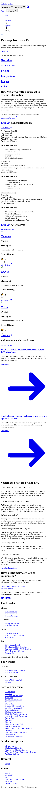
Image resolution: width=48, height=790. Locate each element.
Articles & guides (11, 633)
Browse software (11, 612)
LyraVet (8, 26)
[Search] (27, 7)
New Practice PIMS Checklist (15, 647)
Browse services (11, 614)
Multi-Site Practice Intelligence (16, 714)
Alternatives (8, 65)
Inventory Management (13, 708)
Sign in (3, 11)
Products (8, 20)
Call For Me (9, 637)
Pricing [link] (7, 31)
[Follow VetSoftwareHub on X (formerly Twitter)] (7, 598)
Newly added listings (12, 623)
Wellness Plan (10, 734)
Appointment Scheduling (14, 696)
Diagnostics (9, 704)
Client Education (11, 702)
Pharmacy (8, 722)
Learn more (5, 118)
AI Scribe (4, 51)
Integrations (8, 76)
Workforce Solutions (12, 754)
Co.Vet (5, 271)
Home (7, 15)
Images (5, 81)
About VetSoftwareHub (13, 680)
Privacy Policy (10, 781)
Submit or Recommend (17, 586)
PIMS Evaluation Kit (12, 645)
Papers (7, 764)
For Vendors (19, 7)
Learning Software (12, 710)
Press (7, 777)
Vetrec (4, 307)
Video (4, 86)
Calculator (9, 698)
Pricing (5, 70)
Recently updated (11, 626)
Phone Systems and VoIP (14, 724)
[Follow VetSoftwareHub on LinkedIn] (2, 598)
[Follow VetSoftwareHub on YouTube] (9, 598)
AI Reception (10, 692)
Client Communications (13, 700)
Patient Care (9, 718)
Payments (8, 720)
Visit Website (5, 128)
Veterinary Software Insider (15, 779)
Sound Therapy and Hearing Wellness (18, 728)
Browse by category (12, 616)
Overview (6, 60)
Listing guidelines (11, 672)
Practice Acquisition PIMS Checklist (18, 649)
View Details (5, 265)
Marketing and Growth (13, 748)
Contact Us (9, 775)
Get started (10, 11)
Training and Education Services (16, 750)
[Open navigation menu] (2, 2)
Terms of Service (11, 783)
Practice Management (13, 726)
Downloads (9, 653)
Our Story (8, 773)
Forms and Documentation (14, 706)
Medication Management (14, 712)
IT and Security (10, 746)
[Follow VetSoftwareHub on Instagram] (5, 598)
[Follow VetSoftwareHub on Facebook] (3, 598)
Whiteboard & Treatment (14, 736)
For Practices (6, 7)
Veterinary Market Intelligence (16, 732)
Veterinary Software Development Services (20, 752)
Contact (8, 682)
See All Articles (6, 345)
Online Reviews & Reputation (16, 716)
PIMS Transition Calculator (15, 651)
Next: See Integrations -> (10, 568)
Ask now (12, 118)
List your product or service (15, 670)
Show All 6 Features (8, 193)
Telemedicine (10, 730)
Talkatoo (6, 236)
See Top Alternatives (8, 230)
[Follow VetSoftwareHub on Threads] (11, 598)
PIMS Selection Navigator (14, 635)
